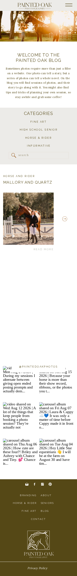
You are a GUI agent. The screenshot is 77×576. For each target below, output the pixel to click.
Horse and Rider (19, 176)
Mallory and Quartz (27, 182)
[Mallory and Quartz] (28, 218)
